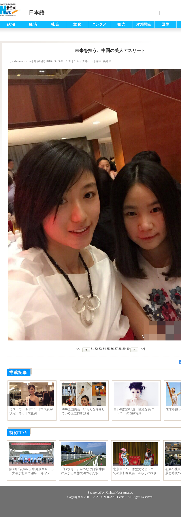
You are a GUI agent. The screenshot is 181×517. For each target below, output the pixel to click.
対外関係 (143, 24)
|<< (77, 348)
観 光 (121, 24)
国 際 (166, 24)
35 (108, 348)
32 (96, 348)
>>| (142, 348)
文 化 (77, 24)
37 (116, 348)
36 (112, 348)
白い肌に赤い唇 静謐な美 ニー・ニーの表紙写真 (134, 411)
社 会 (55, 24)
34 (104, 348)
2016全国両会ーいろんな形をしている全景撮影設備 (83, 411)
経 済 (33, 24)
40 (128, 348)
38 (120, 348)
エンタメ (99, 24)
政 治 (11, 24)
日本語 (37, 12)
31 (92, 348)
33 (100, 348)
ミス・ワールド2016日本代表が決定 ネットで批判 (31, 411)
